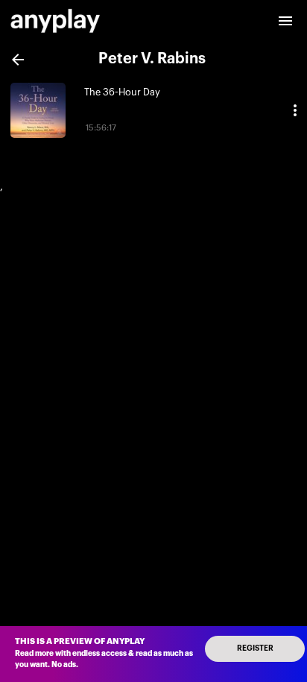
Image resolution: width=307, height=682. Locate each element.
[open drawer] (285, 21)
